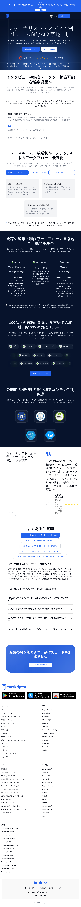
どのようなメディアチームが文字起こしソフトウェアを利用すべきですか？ (38, 599)
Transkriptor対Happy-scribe (10, 845)
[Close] (78, 6)
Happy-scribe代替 (47, 786)
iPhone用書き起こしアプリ (9, 799)
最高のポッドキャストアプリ (10, 792)
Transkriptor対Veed (7, 872)
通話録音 (4, 769)
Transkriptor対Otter (7, 852)
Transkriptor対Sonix (7, 858)
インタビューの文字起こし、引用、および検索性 (40, 546)
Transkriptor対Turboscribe (9, 865)
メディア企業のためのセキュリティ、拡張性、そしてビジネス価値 (40, 556)
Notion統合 (45, 716)
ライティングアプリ (7, 802)
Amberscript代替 (47, 769)
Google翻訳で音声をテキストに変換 (12, 779)
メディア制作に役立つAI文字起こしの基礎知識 (40, 535)
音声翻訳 (4, 733)
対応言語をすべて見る (40, 373)
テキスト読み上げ (6, 747)
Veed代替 (45, 816)
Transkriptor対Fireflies (8, 838)
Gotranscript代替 (47, 782)
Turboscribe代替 (47, 809)
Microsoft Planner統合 (48, 736)
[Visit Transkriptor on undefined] (35, 882)
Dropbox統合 (46, 747)
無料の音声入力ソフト (8, 772)
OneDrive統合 (46, 743)
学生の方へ (4, 750)
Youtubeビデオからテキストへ (10, 716)
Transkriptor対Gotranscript (9, 842)
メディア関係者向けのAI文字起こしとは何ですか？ (29, 564)
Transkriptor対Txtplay (8, 868)
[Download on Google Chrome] (64, 695)
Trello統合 (45, 750)
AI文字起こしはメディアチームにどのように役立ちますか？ (33, 589)
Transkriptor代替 (47, 806)
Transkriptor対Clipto (7, 831)
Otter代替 (45, 792)
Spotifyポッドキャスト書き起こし (11, 782)
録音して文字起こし (7, 736)
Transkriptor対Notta (7, 848)
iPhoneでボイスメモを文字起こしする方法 (14, 809)
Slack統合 (45, 723)
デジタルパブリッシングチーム (62, 172)
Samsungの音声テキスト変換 (10, 806)
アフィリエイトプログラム (9, 753)
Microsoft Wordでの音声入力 (10, 786)
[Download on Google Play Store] (13, 695)
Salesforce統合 (46, 720)
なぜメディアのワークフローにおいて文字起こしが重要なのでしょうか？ (37, 619)
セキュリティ (5, 757)
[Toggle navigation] (73, 16)
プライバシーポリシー (30, 888)
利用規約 (43, 888)
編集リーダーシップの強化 (17, 172)
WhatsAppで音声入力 (8, 776)
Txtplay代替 (45, 813)
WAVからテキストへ (7, 730)
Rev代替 (44, 796)
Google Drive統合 (47, 710)
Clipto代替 (45, 772)
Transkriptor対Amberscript (9, 828)
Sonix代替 (45, 799)
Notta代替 (45, 789)
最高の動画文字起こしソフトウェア (12, 796)
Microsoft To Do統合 (48, 733)
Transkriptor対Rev (7, 855)
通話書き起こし (6, 743)
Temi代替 (44, 802)
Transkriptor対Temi (7, 862)
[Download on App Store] (39, 695)
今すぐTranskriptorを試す (40, 664)
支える (51, 888)
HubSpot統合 (46, 713)
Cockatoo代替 (46, 776)
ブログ (59, 888)
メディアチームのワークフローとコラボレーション (40, 551)
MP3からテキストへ (7, 723)
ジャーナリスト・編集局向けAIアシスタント (40, 540)
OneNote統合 (46, 740)
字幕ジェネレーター (7, 720)
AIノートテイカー (6, 710)
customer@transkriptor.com (40, 892)
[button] (53, 16)
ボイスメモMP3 (6, 813)
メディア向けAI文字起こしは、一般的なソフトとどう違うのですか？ (37, 629)
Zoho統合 (45, 726)
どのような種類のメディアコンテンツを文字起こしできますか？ (35, 609)
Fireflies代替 (45, 779)
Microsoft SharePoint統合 (49, 730)
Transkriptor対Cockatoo (8, 835)
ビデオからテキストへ (8, 713)
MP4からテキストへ (7, 726)
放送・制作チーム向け (39, 172)
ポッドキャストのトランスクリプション (13, 740)
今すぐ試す (40, 10)
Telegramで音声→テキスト (9, 789)
